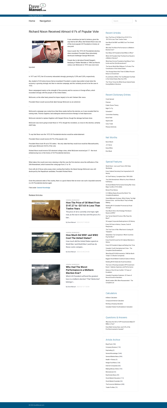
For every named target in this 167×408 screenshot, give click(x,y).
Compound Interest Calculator (115, 300)
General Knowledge (43, 188)
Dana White (109, 148)
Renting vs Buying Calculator (114, 304)
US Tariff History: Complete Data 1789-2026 (119, 176)
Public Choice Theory (112, 105)
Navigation (45, 21)
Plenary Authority (111, 127)
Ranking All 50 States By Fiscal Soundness (118, 262)
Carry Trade (109, 124)
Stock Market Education (113, 378)
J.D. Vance (109, 145)
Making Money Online (112, 369)
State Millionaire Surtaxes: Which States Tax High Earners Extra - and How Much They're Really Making (120, 200)
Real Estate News (111, 375)
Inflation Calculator (111, 297)
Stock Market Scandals (113, 381)
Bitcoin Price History (112, 190)
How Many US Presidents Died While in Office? (119, 53)
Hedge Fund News (111, 362)
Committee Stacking (112, 114)
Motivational (109, 372)
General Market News (112, 356)
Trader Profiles (110, 387)
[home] (37, 7)
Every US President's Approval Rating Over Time (120, 245)
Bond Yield (109, 117)
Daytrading (109, 350)
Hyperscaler (109, 120)
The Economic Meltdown (113, 384)
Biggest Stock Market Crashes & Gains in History (120, 258)
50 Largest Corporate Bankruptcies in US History (120, 221)
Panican (108, 102)
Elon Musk (109, 151)
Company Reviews (111, 347)
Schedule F (109, 111)
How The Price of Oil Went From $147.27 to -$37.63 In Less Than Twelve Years (83, 205)
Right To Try (109, 108)
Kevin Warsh (109, 142)
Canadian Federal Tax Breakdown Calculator (119, 307)
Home (32, 21)
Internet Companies (112, 366)
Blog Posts (109, 344)
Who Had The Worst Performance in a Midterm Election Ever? (80, 270)
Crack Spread (110, 99)
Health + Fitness (110, 359)
